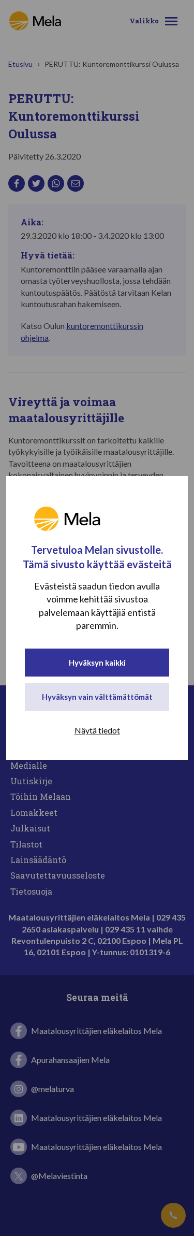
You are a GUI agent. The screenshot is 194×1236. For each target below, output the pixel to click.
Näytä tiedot (97, 730)
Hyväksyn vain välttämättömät (97, 696)
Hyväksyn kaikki (97, 662)
